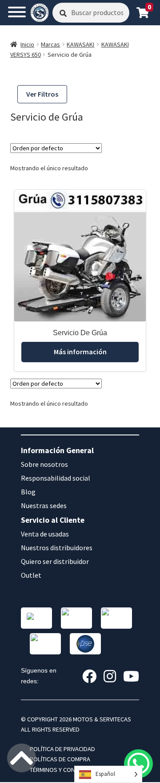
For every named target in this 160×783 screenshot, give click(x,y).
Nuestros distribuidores (56, 547)
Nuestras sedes (44, 505)
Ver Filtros (42, 94)
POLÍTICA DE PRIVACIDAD (62, 749)
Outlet (31, 575)
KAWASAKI (80, 44)
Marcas (50, 44)
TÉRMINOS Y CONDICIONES (65, 770)
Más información (80, 351)
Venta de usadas (45, 533)
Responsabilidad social (55, 478)
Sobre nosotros (44, 464)
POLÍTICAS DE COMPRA (60, 759)
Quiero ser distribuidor (55, 561)
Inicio (27, 44)
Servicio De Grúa (80, 333)
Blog (28, 491)
